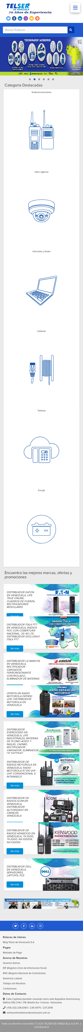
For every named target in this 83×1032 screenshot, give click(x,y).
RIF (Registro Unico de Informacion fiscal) (25, 968)
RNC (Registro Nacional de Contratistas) (24, 973)
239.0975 (35, 1007)
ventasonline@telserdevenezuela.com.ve (28, 1012)
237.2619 (48, 1007)
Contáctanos (10, 988)
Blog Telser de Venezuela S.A (18, 942)
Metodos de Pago (12, 952)
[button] (30, 79)
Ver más (14, 616)
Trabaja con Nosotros (14, 983)
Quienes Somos (11, 963)
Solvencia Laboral (12, 978)
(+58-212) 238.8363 (17, 1007)
